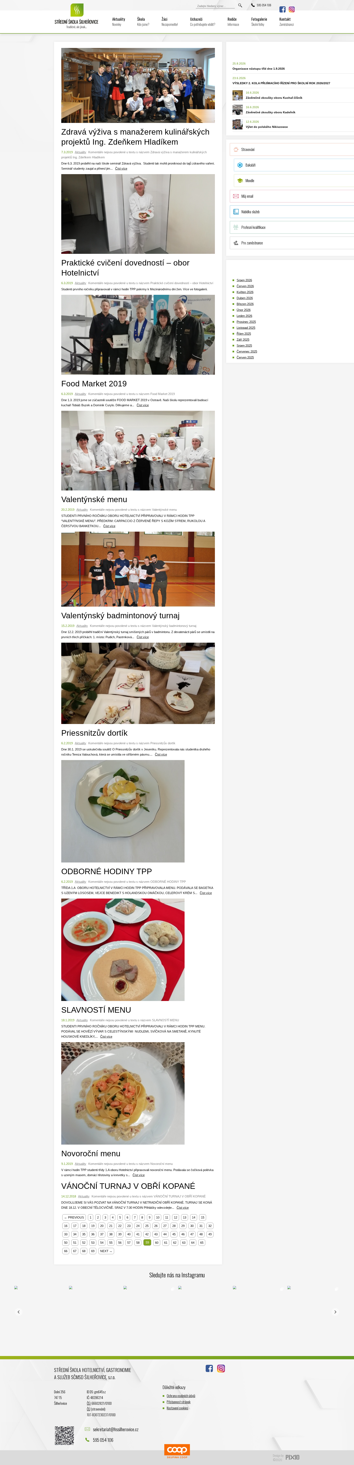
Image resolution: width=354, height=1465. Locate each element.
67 (74, 1251)
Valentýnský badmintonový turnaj (120, 615)
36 (92, 1234)
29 (183, 1226)
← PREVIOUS (74, 1217)
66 (65, 1251)
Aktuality (118, 21)
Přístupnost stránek (179, 1401)
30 (192, 1226)
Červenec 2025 (247, 351)
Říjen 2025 (244, 333)
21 (110, 1226)
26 (156, 1226)
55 (110, 1242)
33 (65, 1234)
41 (138, 1234)
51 (74, 1242)
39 (119, 1234)
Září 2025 (243, 339)
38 (110, 1234)
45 (174, 1234)
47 (192, 1234)
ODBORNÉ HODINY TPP (106, 871)
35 (83, 1234)
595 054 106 (264, 5)
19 (92, 1226)
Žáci (170, 21)
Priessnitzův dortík (94, 733)
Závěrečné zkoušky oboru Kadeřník (270, 112)
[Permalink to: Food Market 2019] (138, 375)
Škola (143, 21)
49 (210, 1234)
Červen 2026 (245, 286)
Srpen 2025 (244, 345)
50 (65, 1242)
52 (83, 1242)
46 (183, 1234)
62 (174, 1242)
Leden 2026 (244, 316)
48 (201, 1234)
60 (156, 1242)
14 (193, 1217)
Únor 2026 (244, 310)
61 (165, 1242)
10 (157, 1217)
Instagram (292, 9)
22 (119, 1226)
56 (119, 1242)
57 (128, 1242)
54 (101, 1242)
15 (202, 1217)
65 (201, 1242)
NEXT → (106, 1251)
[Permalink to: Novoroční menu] (123, 1145)
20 (101, 1226)
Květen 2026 (245, 292)
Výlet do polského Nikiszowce (267, 126)
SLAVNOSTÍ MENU (96, 1009)
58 (138, 1242)
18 (83, 1226)
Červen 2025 (245, 357)
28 (174, 1226)
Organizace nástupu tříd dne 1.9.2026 (259, 68)
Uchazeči (202, 21)
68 (83, 1251)
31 (201, 1226)
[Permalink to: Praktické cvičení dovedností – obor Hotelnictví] (138, 254)
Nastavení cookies (177, 1408)
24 (138, 1226)
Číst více (121, 168)
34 (74, 1234)
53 (92, 1242)
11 (166, 1217)
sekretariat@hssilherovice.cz (115, 1429)
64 (192, 1242)
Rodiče (233, 21)
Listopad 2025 (246, 327)
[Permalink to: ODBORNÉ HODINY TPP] (123, 863)
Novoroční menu (90, 1153)
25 (147, 1226)
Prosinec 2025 (246, 321)
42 (147, 1234)
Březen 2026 (245, 304)
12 (175, 1217)
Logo (76, 18)
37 (101, 1234)
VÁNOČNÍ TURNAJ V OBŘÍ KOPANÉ (128, 1186)
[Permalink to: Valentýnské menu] (138, 491)
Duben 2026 (245, 298)
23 (128, 1226)
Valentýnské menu (94, 499)
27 (165, 1226)
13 (184, 1217)
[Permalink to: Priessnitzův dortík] (138, 725)
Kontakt (286, 21)
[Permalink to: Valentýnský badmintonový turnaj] (138, 607)
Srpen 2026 (244, 280)
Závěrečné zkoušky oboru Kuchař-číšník (274, 97)
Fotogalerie (259, 21)
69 (92, 1251)
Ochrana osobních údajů (181, 1395)
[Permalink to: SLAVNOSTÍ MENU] (123, 1002)
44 (165, 1234)
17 (74, 1226)
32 (210, 1226)
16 (65, 1226)
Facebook (282, 9)
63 (183, 1242)
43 (156, 1234)
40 (128, 1234)
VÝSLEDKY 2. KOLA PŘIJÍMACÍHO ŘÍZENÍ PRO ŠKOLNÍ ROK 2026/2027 (281, 83)
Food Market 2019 (94, 383)
